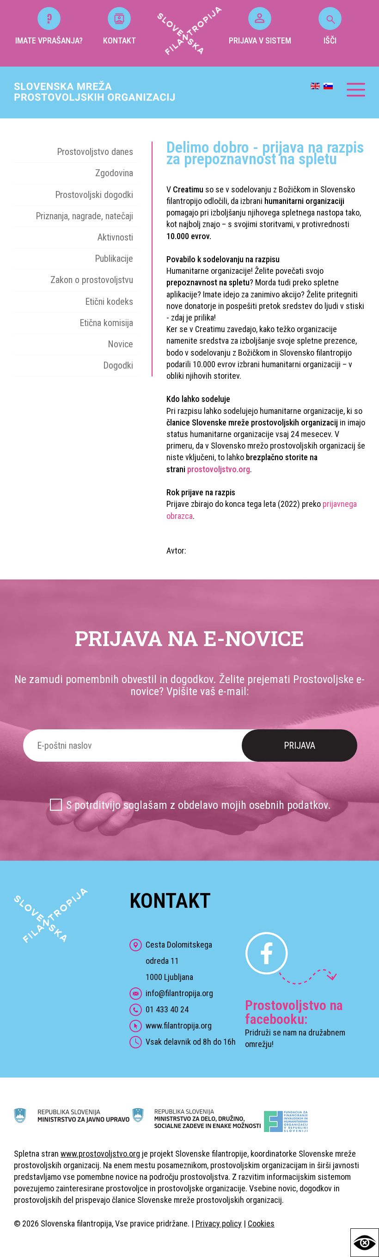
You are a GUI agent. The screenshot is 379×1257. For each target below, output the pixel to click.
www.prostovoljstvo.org (100, 1153)
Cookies (261, 1223)
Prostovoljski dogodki (94, 194)
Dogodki (118, 365)
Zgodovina (114, 173)
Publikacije (114, 258)
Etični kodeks (109, 301)
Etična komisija (106, 322)
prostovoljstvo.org (218, 469)
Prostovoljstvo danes (95, 151)
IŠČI (330, 40)
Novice (120, 344)
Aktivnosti (115, 237)
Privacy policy (219, 1223)
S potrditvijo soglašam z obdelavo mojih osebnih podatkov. (198, 805)
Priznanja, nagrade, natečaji (84, 216)
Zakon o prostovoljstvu (91, 279)
